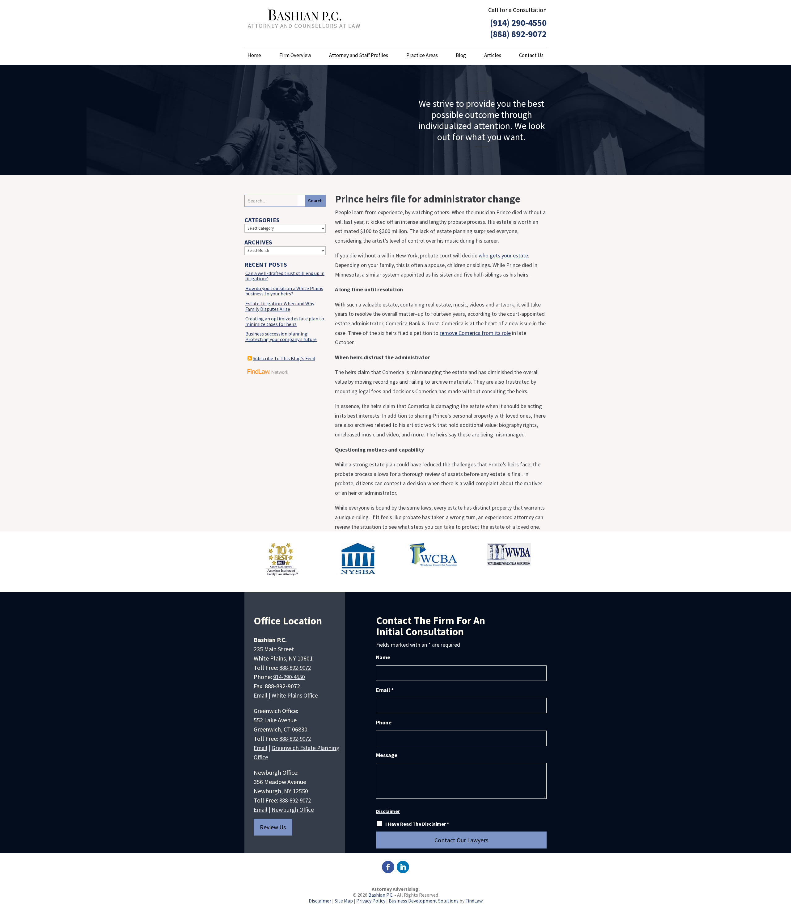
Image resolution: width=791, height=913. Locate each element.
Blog (461, 55)
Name (383, 657)
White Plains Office (295, 695)
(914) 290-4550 (518, 22)
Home (254, 55)
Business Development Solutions (424, 901)
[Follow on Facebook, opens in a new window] (388, 867)
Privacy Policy (370, 901)
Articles (492, 55)
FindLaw (474, 901)
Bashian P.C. (380, 895)
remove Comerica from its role (475, 332)
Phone (383, 722)
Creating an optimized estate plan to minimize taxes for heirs (284, 321)
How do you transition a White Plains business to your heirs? (284, 291)
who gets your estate (503, 255)
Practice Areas (422, 55)
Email (260, 695)
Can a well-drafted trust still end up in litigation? (284, 276)
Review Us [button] (273, 827)
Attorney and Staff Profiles (358, 55)
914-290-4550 (289, 677)
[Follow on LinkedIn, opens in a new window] (403, 867)
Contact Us (531, 55)
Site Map (344, 901)
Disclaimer (388, 811)
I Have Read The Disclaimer (417, 824)
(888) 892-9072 (518, 34)
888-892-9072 (295, 667)
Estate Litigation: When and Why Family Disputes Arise (279, 306)
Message (386, 755)
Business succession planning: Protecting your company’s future (281, 336)
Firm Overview (295, 55)
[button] (785, 868)
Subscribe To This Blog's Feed (284, 358)
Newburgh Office (293, 809)
